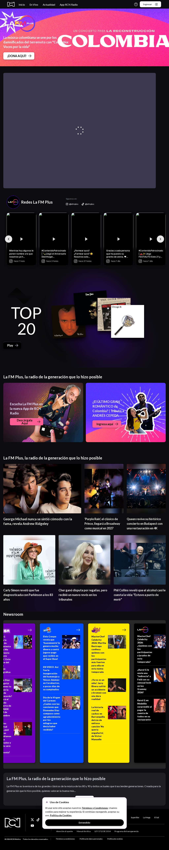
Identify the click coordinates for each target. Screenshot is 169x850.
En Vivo (34, 4)
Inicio (22, 4)
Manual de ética (84, 831)
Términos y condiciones (65, 839)
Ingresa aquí (104, 424)
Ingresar (147, 4)
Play (10, 345)
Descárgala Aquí (24, 421)
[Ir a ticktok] (32, 819)
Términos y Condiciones (95, 807)
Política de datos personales (91, 839)
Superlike (135, 817)
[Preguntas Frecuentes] (136, 4)
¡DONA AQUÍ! (16, 56)
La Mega (146, 817)
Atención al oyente (64, 831)
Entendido (84, 822)
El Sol (156, 817)
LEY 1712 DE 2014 (103, 831)
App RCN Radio (69, 4)
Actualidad (49, 4)
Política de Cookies (60, 815)
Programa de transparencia (126, 831)
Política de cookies (115, 839)
